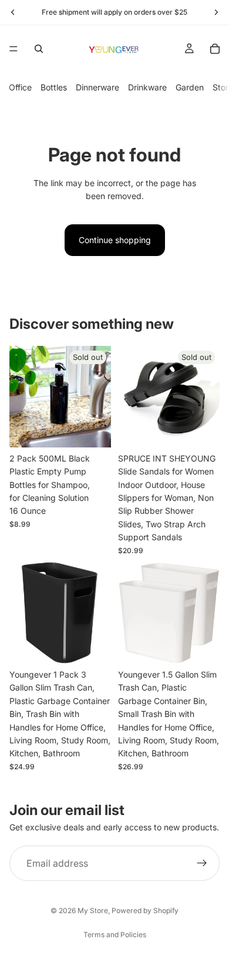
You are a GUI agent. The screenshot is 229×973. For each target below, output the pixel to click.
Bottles (54, 87)
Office (20, 87)
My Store (93, 910)
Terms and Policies (114, 934)
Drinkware (147, 87)
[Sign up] (202, 863)
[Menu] (13, 48)
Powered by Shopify (145, 910)
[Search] (39, 49)
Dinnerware (97, 87)
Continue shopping (115, 240)
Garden (190, 87)
